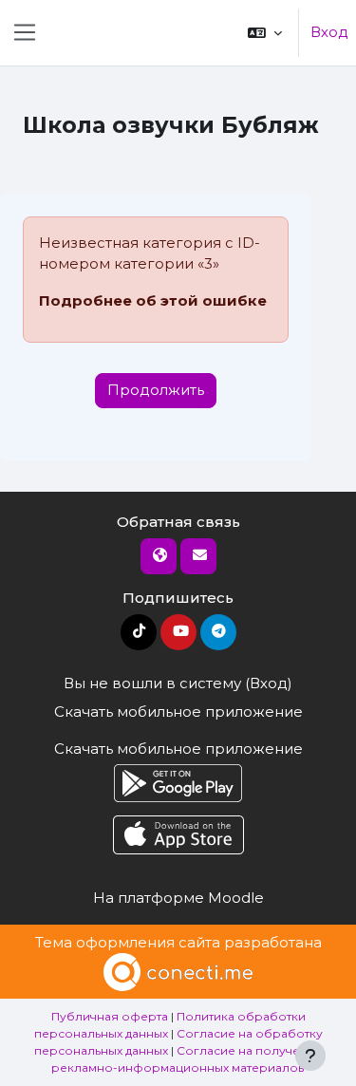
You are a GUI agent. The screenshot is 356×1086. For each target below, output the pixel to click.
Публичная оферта (109, 1016)
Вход (329, 32)
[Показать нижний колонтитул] (310, 1055)
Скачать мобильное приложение (178, 711)
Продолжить (155, 390)
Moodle (236, 898)
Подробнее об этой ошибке (153, 300)
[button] (264, 33)
